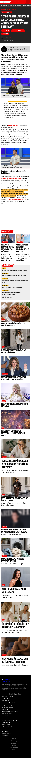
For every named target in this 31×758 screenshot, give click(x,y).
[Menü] (27, 2)
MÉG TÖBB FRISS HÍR (7, 297)
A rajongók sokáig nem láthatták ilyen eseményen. (7, 257)
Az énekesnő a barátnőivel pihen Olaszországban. (15, 596)
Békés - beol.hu (5, 700)
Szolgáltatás (14, 747)
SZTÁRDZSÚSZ (16, 9)
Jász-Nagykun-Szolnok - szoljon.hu (10, 718)
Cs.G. (10, 37)
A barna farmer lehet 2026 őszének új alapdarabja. (15, 504)
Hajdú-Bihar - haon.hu (7, 713)
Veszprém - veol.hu (6, 733)
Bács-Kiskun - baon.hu (7, 696)
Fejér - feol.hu (5, 709)
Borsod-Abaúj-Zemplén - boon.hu (10, 702)
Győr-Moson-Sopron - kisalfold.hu (10, 711)
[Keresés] (23, 2)
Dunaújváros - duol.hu (7, 707)
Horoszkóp (4, 5)
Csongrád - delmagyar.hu (8, 705)
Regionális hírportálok (14, 694)
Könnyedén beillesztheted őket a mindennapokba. (15, 471)
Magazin (14, 743)
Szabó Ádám (6, 31)
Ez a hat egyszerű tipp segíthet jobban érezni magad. (14, 631)
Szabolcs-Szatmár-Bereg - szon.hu (10, 726)
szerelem (5, 34)
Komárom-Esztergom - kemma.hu (10, 720)
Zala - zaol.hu (5, 735)
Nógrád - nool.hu (6, 722)
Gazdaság (14, 741)
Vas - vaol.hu (5, 731)
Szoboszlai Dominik (15, 5)
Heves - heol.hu (5, 716)
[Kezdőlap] (5, 2)
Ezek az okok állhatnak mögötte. (15, 665)
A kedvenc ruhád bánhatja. (12, 564)
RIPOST (3, 9)
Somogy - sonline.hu (7, 724)
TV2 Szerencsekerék (18, 31)
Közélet (14, 738)
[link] (5, 242)
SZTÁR (8, 9)
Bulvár (14, 745)
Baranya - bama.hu (7, 698)
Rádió (14, 750)
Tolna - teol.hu (5, 729)
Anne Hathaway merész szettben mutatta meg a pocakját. (23, 257)
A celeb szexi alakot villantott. (13, 534)
